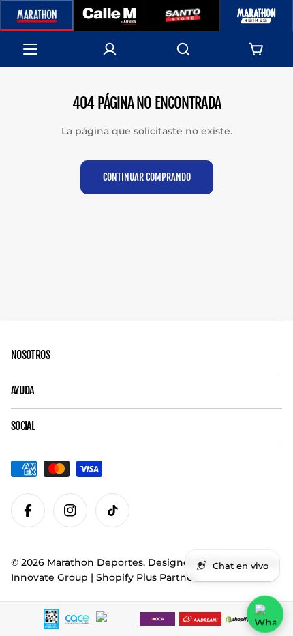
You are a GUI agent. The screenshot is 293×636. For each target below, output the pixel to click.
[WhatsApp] (265, 614)
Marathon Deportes (95, 562)
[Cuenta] (110, 49)
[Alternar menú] (37, 49)
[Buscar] (183, 49)
